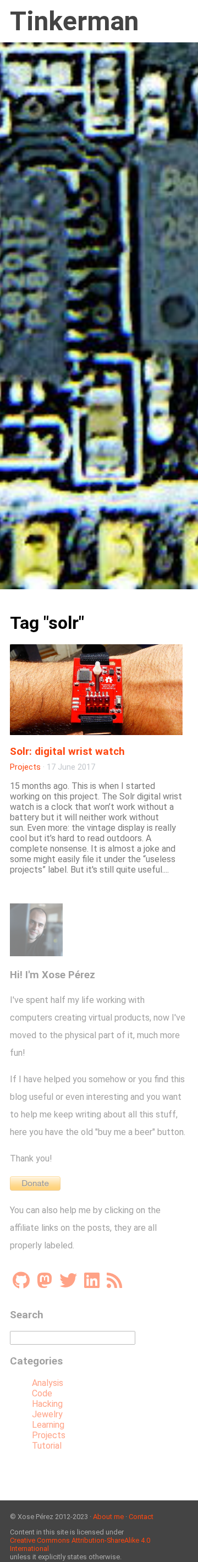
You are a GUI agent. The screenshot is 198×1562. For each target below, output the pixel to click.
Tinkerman (74, 21)
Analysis (47, 1383)
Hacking (47, 1404)
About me (108, 1516)
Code (42, 1393)
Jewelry (47, 1414)
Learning (48, 1424)
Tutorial (47, 1445)
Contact (141, 1516)
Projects (25, 767)
